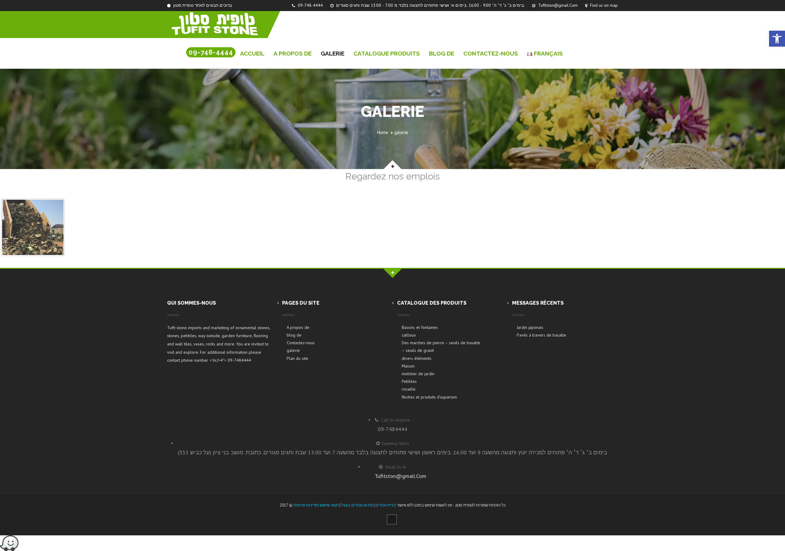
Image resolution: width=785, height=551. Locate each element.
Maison (408, 366)
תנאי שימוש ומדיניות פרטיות (316, 505)
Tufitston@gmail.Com (557, 5)
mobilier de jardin (418, 373)
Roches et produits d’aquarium (429, 397)
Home (382, 132)
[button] (777, 39)
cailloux (409, 335)
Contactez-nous (490, 53)
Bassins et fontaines (420, 327)
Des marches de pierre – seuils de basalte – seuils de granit (441, 346)
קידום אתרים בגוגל (357, 505)
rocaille (408, 389)
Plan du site (297, 358)
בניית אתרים (385, 505)
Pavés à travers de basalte (541, 335)
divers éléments (416, 358)
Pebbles (409, 381)
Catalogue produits (387, 53)
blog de (441, 53)
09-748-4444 (310, 5)
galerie (332, 53)
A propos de (293, 53)
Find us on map (603, 5)
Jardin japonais (530, 327)
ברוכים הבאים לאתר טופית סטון (202, 5)
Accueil (252, 53)
